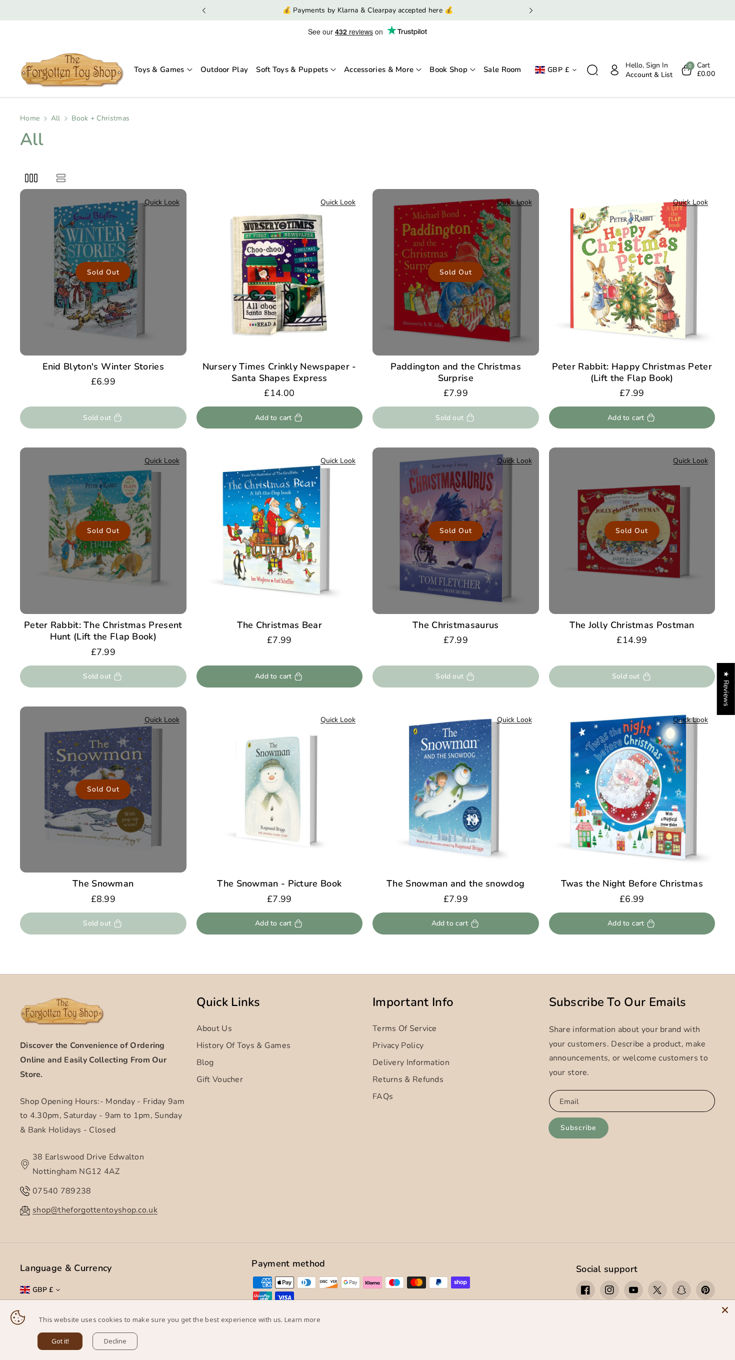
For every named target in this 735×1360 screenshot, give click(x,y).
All (55, 118)
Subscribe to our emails (617, 1002)
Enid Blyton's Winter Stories (103, 366)
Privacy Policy (398, 1045)
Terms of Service (404, 1028)
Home (30, 118)
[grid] (31, 177)
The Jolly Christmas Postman (632, 625)
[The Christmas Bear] (279, 531)
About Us (214, 1028)
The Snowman (103, 884)
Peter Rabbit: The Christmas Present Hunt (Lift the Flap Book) (103, 631)
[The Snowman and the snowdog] (455, 789)
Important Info (413, 1002)
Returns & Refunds (408, 1079)
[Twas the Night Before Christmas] (632, 789)
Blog (205, 1062)
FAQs (382, 1096)
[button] (163, 70)
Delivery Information (411, 1062)
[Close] (725, 1310)
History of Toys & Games (243, 1045)
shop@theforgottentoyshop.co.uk (95, 1210)
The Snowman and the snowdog (455, 884)
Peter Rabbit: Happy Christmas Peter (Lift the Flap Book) (632, 372)
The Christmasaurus (455, 625)
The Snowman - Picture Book (279, 884)
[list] (61, 177)
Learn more (302, 1319)
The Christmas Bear (279, 625)
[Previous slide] (204, 10)
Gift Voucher (220, 1079)
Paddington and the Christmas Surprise (455, 372)
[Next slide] (530, 10)
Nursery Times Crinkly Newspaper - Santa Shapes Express (279, 372)
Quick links (228, 1002)
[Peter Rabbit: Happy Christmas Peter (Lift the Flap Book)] (632, 272)
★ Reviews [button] (726, 689)
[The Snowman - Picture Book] (279, 789)
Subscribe (578, 1127)
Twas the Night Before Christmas (632, 884)
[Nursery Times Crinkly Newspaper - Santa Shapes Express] (279, 272)
